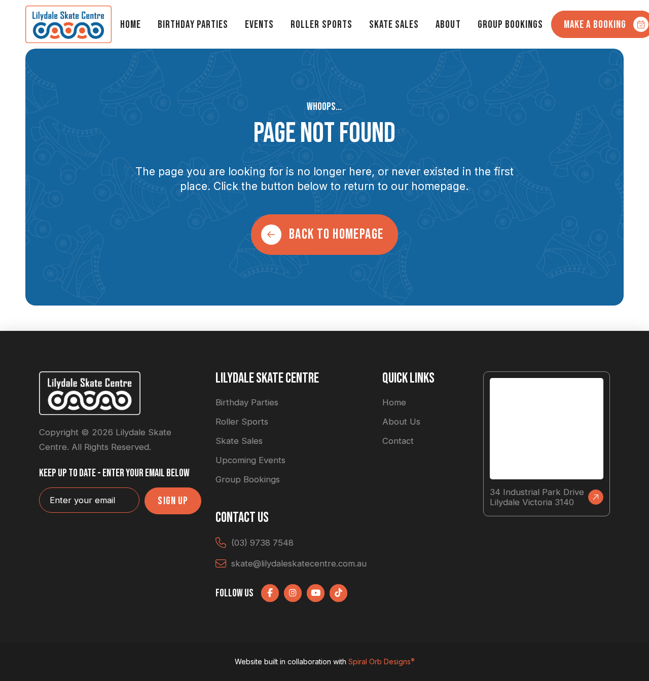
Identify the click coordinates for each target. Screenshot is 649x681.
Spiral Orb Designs (381, 661)
